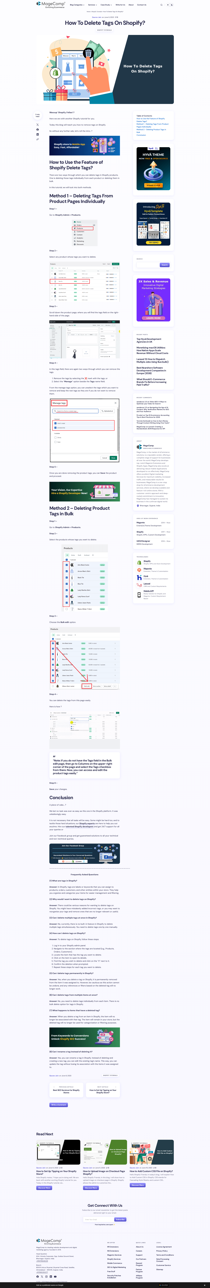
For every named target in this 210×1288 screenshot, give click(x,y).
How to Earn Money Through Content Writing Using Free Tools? (153, 422)
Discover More (44, 1188)
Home (88, 11)
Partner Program (139, 1270)
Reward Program (139, 1264)
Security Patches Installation (114, 1276)
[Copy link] (37, 139)
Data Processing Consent (162, 1260)
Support (139, 1255)
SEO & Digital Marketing (116, 1267)
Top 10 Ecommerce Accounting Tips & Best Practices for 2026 (153, 416)
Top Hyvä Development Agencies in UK (149, 340)
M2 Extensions (113, 1251)
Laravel (147, 583)
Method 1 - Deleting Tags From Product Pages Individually (153, 125)
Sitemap (159, 1269)
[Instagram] (46, 1276)
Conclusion (141, 135)
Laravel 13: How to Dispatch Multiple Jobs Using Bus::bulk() (153, 360)
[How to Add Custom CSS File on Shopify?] (152, 1152)
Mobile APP (149, 591)
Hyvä (146, 576)
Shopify (147, 561)
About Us (139, 1247)
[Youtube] (55, 1276)
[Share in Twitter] (37, 124)
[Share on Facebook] (37, 129)
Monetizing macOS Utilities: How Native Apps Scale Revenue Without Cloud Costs (152, 350)
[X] (42, 1276)
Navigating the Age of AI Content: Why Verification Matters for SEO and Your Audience (153, 409)
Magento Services (114, 1255)
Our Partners (141, 1259)
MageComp (141, 427)
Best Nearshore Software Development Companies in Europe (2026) (151, 370)
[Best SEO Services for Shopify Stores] (66, 1090)
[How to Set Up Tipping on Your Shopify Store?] (103, 1090)
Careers (139, 1251)
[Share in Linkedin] (37, 134)
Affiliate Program (139, 1277)
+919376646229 (42, 1261)
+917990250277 (42, 1272)
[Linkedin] (51, 1276)
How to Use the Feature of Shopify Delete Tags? (151, 120)
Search (140, 259)
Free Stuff (111, 1271)
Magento (148, 568)
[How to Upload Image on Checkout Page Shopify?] (105, 1152)
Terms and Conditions (165, 1255)
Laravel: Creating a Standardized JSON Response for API (151, 428)
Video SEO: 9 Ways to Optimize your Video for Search (151, 403)
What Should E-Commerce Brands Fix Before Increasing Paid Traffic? (151, 382)
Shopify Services (113, 1259)
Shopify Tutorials (97, 11)
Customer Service (163, 1265)
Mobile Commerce (114, 1263)
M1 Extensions (113, 1247)
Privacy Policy (161, 1251)
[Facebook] (37, 1276)
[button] (161, 5)
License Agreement (164, 1247)
